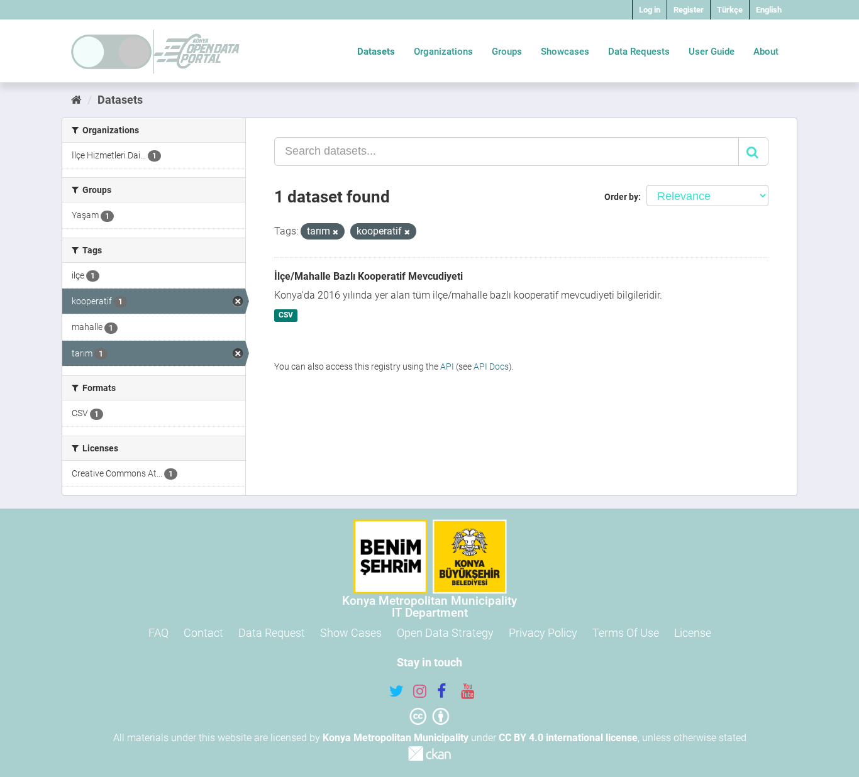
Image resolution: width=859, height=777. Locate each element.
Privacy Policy (543, 632)
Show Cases (351, 632)
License (692, 632)
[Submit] (753, 151)
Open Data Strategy (445, 632)
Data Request (271, 632)
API (447, 366)
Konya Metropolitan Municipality (395, 738)
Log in (649, 9)
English (769, 9)
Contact (203, 632)
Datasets (376, 51)
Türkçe (730, 9)
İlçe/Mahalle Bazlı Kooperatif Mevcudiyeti (368, 276)
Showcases (565, 51)
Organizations (443, 51)
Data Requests (639, 51)
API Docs (491, 366)
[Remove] (335, 232)
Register (688, 9)
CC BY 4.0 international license (568, 738)
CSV (286, 315)
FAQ (158, 632)
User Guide (711, 51)
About (766, 51)
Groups (507, 51)
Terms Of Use (625, 632)
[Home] (76, 99)
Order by (621, 197)
